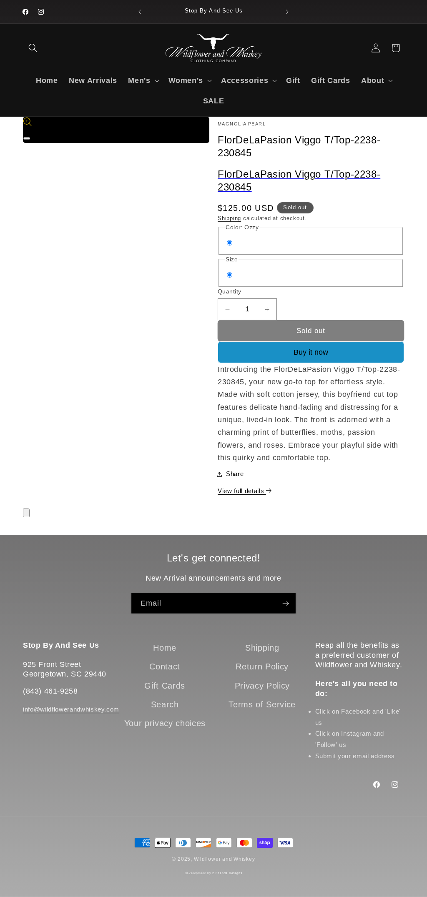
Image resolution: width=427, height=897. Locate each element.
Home (164, 647)
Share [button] (235, 473)
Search (165, 704)
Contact (164, 666)
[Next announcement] (287, 11)
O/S (243, 275)
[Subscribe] (286, 603)
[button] (33, 48)
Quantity (229, 291)
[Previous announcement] (140, 11)
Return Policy (262, 666)
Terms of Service (262, 704)
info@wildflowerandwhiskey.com (71, 709)
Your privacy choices (165, 723)
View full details (242, 490)
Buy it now (311, 352)
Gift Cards (164, 685)
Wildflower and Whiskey (224, 859)
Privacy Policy (262, 685)
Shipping (229, 218)
